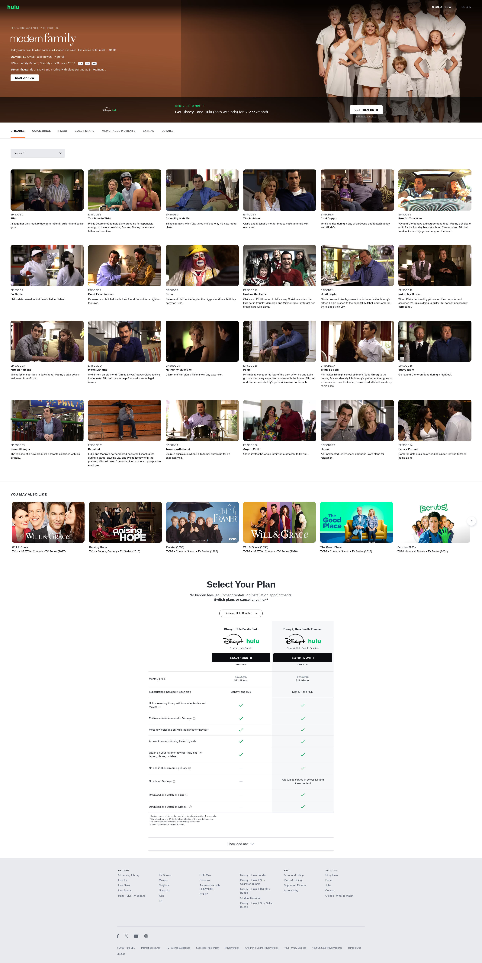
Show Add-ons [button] (237, 844)
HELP (287, 870)
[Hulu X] (129, 936)
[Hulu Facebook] (121, 936)
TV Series (59, 63)
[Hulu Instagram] (146, 936)
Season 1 (19, 153)
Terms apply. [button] (210, 816)
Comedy (45, 63)
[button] (18, 130)
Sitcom (33, 63)
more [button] (112, 50)
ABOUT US (331, 870)
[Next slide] (471, 521)
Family (24, 63)
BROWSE (123, 870)
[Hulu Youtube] (139, 936)
